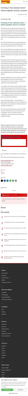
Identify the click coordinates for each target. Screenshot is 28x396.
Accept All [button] (7, 389)
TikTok (3, 357)
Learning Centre (5, 277)
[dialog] (14, 387)
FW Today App (5, 294)
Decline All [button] (20, 389)
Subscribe (4, 331)
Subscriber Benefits (6, 297)
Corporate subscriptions (7, 299)
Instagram (4, 355)
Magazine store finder (6, 333)
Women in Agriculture (6, 370)
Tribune (3, 372)
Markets (3, 280)
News (3, 172)
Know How (9, 199)
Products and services (6, 282)
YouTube (3, 353)
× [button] (26, 379)
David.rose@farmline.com (7, 160)
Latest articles (5, 273)
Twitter (3, 348)
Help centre (4, 324)
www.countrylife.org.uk (6, 165)
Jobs (3, 309)
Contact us (4, 326)
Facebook (4, 346)
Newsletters (4, 292)
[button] (14, 393)
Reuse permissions (6, 335)
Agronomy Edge (5, 367)
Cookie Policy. (4, 387)
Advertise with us (5, 328)
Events (3, 377)
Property (3, 311)
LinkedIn (3, 350)
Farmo (3, 374)
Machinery (4, 314)
